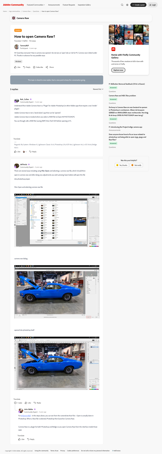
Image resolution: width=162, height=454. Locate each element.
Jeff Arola (23, 164)
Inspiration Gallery (84, 5)
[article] (56, 126)
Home (5, 11)
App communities (14, 11)
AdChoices (117, 451)
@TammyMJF (26, 416)
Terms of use (54, 451)
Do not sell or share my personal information (95, 451)
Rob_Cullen (24, 99)
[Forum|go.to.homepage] (13, 5)
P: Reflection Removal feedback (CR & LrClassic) (127, 84)
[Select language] (127, 5)
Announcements (54, 5)
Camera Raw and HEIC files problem (122, 95)
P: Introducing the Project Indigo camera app (125, 127)
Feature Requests (69, 5)
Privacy (62, 451)
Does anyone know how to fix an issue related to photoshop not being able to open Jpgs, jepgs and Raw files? (127, 137)
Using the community (41, 451)
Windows (18, 61)
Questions (36, 11)
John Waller (28, 409)
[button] (138, 5)
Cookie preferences (73, 451)
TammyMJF (24, 45)
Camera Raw (27, 11)
